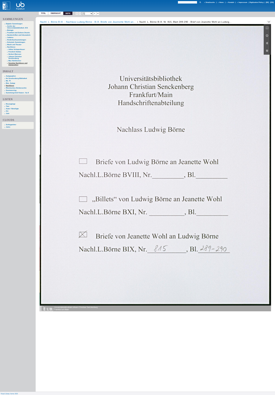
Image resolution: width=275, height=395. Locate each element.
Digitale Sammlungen (14, 24)
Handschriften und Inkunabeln (18, 35)
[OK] (200, 2)
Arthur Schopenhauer (16, 49)
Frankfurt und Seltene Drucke (18, 32)
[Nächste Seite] (94, 13)
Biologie (10, 30)
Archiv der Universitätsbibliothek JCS (17, 27)
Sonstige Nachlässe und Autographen (17, 64)
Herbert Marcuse (14, 54)
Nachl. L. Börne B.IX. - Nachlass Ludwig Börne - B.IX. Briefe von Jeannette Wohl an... (88, 22)
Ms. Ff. (8, 81)
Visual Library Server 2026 (9, 394)
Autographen (11, 76)
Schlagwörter (11, 124)
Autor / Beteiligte (12, 109)
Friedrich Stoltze (14, 52)
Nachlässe (11, 47)
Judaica (10, 37)
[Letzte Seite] (97, 13)
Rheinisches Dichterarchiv (16, 88)
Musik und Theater (14, 44)
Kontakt (231, 2)
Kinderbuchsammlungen (16, 40)
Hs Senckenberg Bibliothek (16, 78)
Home (221, 2)
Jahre (8, 127)
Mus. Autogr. (10, 83)
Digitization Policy (257, 2)
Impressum (243, 2)
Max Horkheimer (14, 61)
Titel (43, 13)
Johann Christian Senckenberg (15, 57)
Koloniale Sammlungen (16, 42)
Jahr (7, 113)
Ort (7, 111)
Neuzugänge (10, 104)
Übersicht (56, 13)
